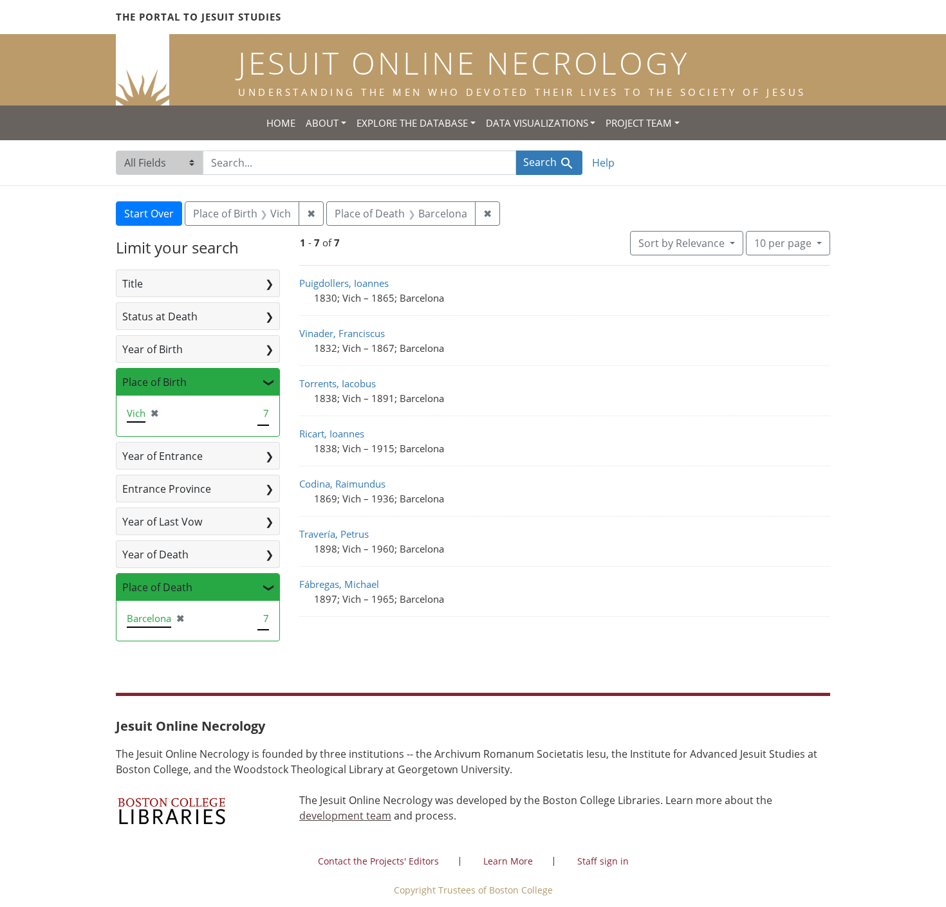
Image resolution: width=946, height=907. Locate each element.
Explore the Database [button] (412, 122)
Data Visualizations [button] (537, 122)
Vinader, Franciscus (342, 333)
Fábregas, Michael (339, 584)
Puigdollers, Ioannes (344, 283)
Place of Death (157, 587)
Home (280, 122)
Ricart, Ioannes (331, 433)
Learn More (508, 861)
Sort (681, 243)
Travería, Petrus (334, 533)
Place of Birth (154, 382)
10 (783, 242)
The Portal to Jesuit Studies (198, 16)
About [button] (322, 122)
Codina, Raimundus (342, 483)
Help (603, 163)
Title (132, 284)
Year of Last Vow (162, 522)
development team (345, 816)
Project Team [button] (639, 122)
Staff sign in (603, 861)
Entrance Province (166, 489)
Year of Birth (152, 349)
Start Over (149, 213)
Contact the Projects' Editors (378, 861)
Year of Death (155, 554)
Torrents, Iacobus (337, 383)
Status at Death (160, 316)
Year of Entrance (162, 456)
